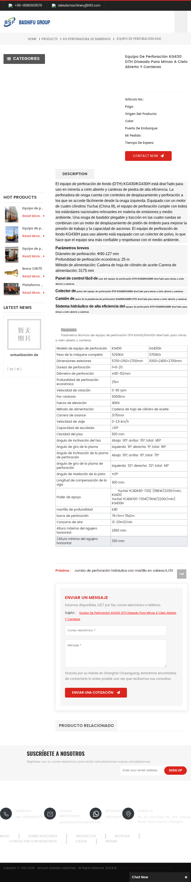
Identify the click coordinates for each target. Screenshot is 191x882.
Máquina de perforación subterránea (17, 104)
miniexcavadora (19, 180)
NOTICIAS (122, 836)
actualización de (24, 355)
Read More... (32, 216)
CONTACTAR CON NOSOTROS (33, 841)
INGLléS (111, 841)
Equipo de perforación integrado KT (24, 71)
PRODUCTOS (86, 836)
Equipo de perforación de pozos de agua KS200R (33, 248)
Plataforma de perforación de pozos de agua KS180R (33, 285)
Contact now (145, 156)
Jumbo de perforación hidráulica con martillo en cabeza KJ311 (123, 570)
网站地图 (165, 868)
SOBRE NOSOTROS (42, 836)
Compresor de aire (22, 119)
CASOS (81, 841)
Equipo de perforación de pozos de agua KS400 (33, 228)
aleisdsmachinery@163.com (79, 5)
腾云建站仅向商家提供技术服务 (139, 868)
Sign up (175, 770)
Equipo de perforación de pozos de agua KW (24, 132)
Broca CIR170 (32, 268)
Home (32, 39)
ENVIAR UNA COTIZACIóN (92, 692)
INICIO (5, 836)
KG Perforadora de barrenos (87, 39)
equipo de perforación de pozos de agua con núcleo (25, 165)
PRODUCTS (50, 39)
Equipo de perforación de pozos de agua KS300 (33, 208)
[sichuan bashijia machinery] (27, 22)
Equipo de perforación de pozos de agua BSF (25, 147)
